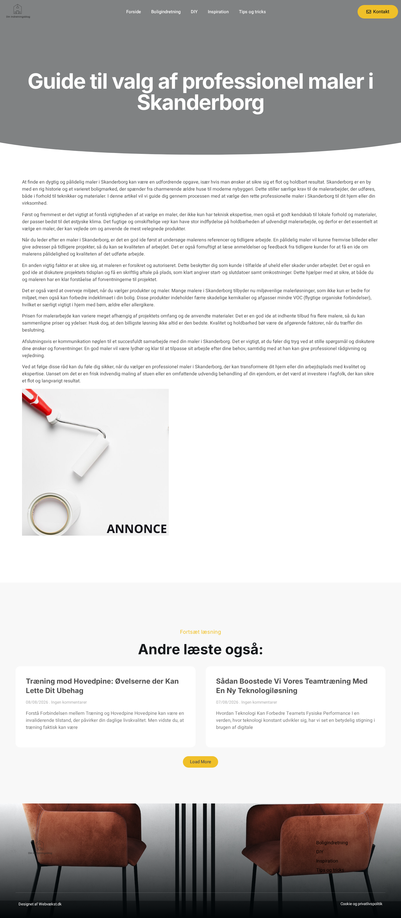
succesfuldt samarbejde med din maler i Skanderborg (174, 341)
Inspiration (218, 12)
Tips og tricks (252, 12)
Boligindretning (166, 12)
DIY (194, 12)
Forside (133, 12)
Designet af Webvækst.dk (40, 904)
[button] (200, 762)
